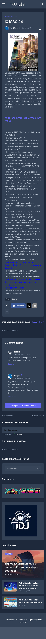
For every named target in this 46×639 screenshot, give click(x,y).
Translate (19, 434)
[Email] (34, 305)
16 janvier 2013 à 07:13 (22, 378)
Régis (17, 351)
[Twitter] (29, 305)
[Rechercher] (42, 4)
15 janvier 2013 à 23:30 (22, 354)
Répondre (12, 364)
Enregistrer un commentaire (23, 405)
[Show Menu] (3, 4)
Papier (15, 16)
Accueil (7, 16)
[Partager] (39, 28)
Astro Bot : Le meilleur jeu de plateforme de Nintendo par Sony (29, 585)
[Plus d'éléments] (7, 311)
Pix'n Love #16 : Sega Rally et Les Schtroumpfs (30, 601)
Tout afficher (37, 322)
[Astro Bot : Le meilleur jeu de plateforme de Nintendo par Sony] (10, 587)
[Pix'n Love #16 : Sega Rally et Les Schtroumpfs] (10, 602)
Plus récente (8, 416)
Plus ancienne (37, 416)
